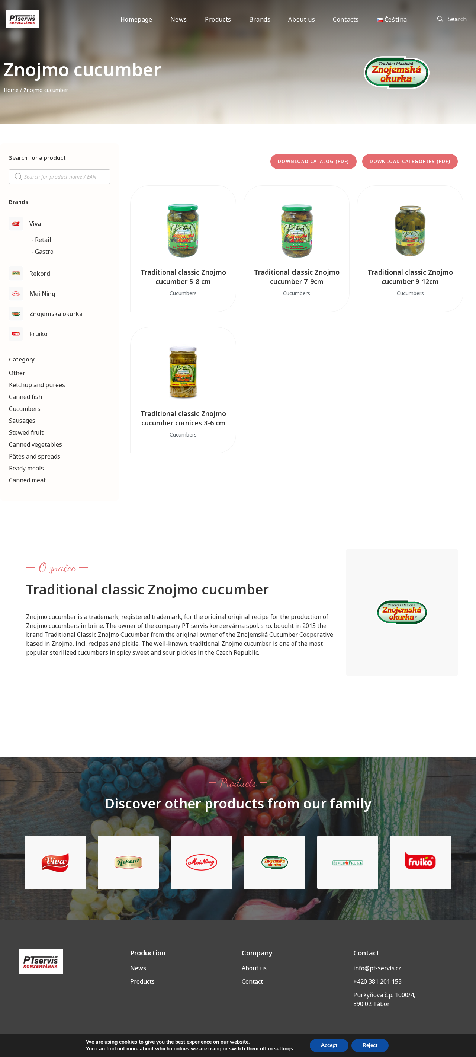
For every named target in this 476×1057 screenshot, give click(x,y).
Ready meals (26, 468)
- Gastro (42, 252)
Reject (370, 1045)
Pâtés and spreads (34, 456)
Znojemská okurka (56, 314)
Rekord (39, 273)
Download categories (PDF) (410, 161)
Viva (35, 224)
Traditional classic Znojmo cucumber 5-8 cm (183, 277)
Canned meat (27, 480)
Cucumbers (25, 409)
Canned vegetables (35, 444)
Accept (329, 1045)
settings (283, 1048)
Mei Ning (42, 294)
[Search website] (446, 19)
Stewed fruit (26, 432)
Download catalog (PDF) (313, 161)
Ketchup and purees (37, 385)
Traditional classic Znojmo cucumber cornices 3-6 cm (183, 418)
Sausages (22, 421)
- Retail (41, 240)
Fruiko (38, 334)
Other (17, 373)
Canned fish (25, 397)
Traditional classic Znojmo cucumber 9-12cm (410, 277)
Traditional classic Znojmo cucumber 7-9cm (297, 277)
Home (11, 89)
